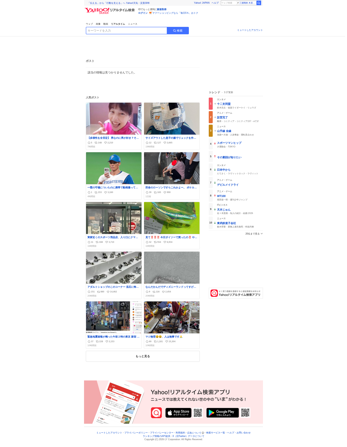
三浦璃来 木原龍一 (247, 3)
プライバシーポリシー (136, 432)
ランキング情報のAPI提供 (156, 436)
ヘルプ (215, 2)
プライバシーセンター (162, 432)
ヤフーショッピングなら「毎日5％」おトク (175, 13)
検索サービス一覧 (215, 432)
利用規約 (180, 432)
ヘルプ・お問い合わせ (239, 432)
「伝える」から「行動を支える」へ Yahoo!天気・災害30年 (119, 3)
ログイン (143, 13)
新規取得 (161, 9)
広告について (194, 432)
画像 (98, 24)
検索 (180, 30)
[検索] (258, 3)
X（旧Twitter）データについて (188, 436)
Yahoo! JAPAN (201, 2)
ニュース (132, 24)
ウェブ (89, 24)
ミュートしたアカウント (250, 30)
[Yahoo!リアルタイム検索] (110, 9)
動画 (105, 24)
